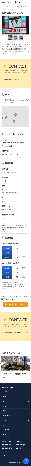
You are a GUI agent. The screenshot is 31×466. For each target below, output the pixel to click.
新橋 (18, 7)
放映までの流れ (6, 445)
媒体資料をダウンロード (17, 304)
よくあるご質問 (20, 445)
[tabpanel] (15, 25)
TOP (3, 7)
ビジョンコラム (6, 441)
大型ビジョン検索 (10, 7)
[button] (15, 115)
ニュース (18, 441)
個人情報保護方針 (7, 448)
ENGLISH (6, 455)
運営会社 (18, 448)
